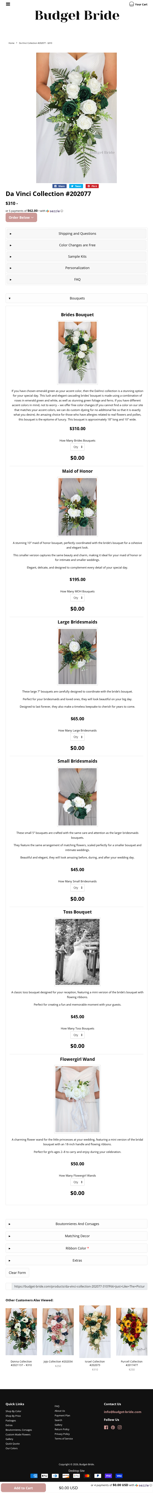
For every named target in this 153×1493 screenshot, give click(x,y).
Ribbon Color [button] (77, 1248)
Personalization (77, 268)
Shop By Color (13, 1411)
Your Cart (140, 4)
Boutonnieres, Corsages (19, 1429)
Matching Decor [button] (77, 1236)
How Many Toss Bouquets (77, 1028)
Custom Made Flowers (18, 1434)
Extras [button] (77, 1260)
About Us (60, 1410)
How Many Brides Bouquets (77, 440)
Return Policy (62, 1429)
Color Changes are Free (77, 245)
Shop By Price (13, 1415)
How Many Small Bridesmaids (77, 881)
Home (11, 43)
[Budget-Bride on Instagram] (120, 1428)
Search (58, 1420)
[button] (76, 211)
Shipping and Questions (77, 233)
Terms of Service (64, 1438)
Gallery (9, 1439)
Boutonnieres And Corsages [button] (77, 1224)
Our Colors (12, 1448)
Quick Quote (13, 1443)
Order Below (20, 217)
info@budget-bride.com (122, 1412)
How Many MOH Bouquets (77, 591)
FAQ (77, 279)
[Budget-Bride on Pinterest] (113, 1428)
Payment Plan (62, 1415)
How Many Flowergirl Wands (77, 1175)
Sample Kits (77, 256)
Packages (11, 1420)
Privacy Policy (62, 1434)
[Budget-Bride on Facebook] (106, 1428)
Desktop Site (76, 1470)
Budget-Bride (86, 1464)
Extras (9, 1425)
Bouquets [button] (77, 298)
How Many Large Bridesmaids (77, 730)
